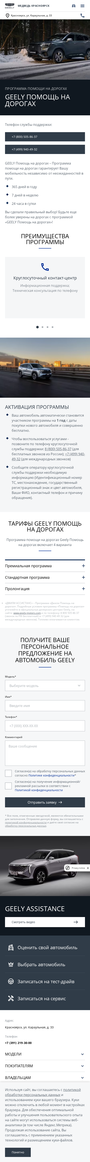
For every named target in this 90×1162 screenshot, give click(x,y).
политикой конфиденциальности (26, 822)
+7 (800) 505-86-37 (24, 137)
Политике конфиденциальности (51, 775)
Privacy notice (78, 868)
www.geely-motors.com (27, 613)
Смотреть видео (23, 922)
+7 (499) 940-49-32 (24, 149)
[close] (88, 868)
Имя (7, 697)
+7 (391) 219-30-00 (18, 1043)
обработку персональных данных (25, 826)
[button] (37, 327)
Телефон (10, 717)
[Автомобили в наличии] (74, 6)
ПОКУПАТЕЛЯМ (19, 1065)
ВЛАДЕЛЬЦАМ (18, 1077)
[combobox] (28, 683)
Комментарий (13, 737)
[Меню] (82, 5)
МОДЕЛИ (13, 1054)
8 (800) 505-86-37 (58, 449)
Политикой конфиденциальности (39, 790)
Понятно (18, 1152)
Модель (10, 676)
